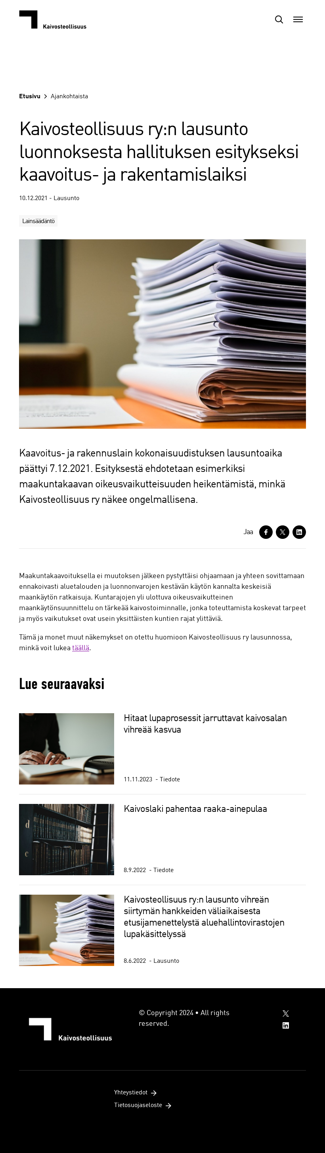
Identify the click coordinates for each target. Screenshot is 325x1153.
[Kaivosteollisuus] (58, 19)
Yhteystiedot (130, 1093)
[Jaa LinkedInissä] (299, 532)
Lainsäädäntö (38, 221)
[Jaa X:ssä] (282, 532)
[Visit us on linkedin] (285, 1025)
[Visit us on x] (285, 1013)
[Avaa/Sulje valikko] (298, 19)
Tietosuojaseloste (138, 1105)
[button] (279, 19)
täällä (80, 648)
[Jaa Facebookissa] (266, 532)
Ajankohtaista (69, 97)
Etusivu (29, 97)
